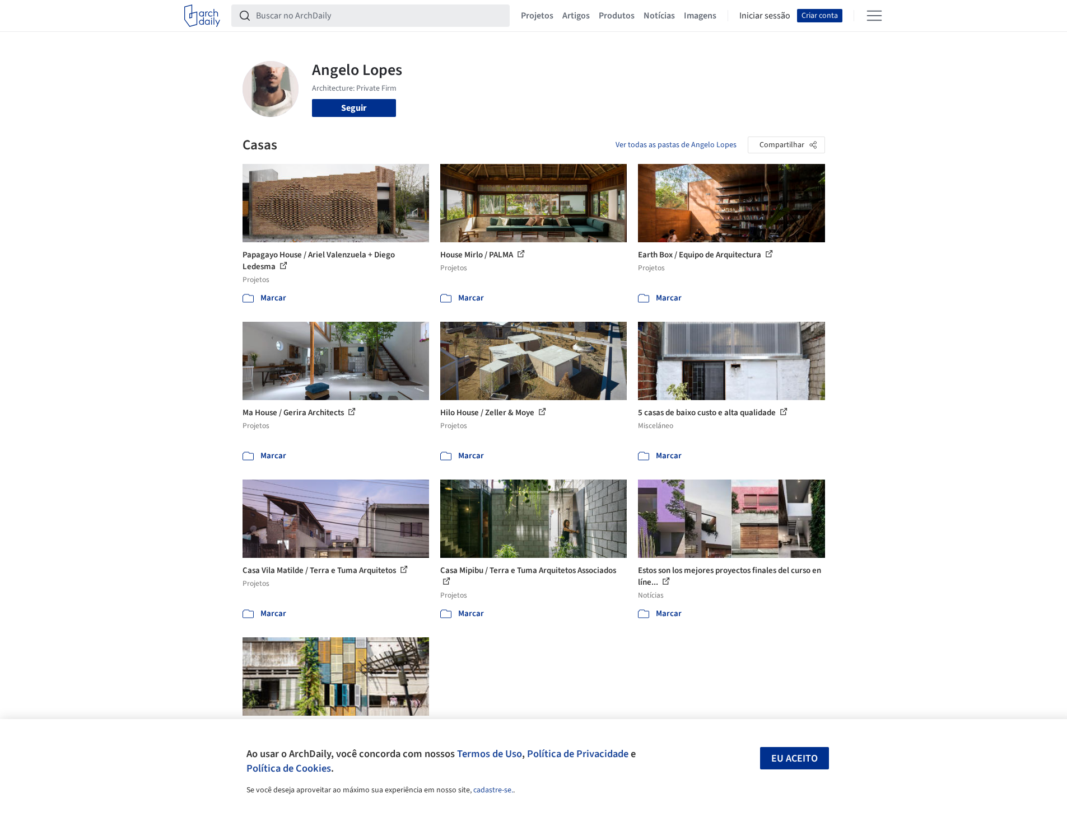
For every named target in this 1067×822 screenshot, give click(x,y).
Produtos (617, 16)
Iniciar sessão (764, 16)
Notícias (659, 16)
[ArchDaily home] (202, 15)
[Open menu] (874, 16)
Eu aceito (794, 758)
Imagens (700, 16)
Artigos (576, 16)
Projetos (537, 16)
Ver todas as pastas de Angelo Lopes (676, 145)
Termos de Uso (489, 753)
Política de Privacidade (577, 753)
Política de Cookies (288, 768)
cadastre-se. (493, 790)
